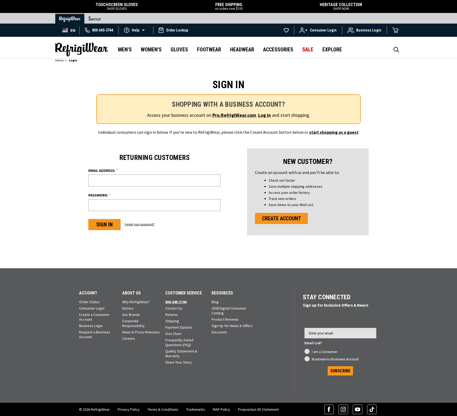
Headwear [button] (242, 49)
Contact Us (173, 308)
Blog (215, 301)
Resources (222, 293)
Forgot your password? (139, 224)
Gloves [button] (179, 49)
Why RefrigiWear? (136, 301)
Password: (99, 195)
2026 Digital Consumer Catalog (229, 310)
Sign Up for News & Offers (232, 325)
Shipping (172, 321)
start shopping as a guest (333, 132)
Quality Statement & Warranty (181, 353)
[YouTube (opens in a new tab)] (357, 409)
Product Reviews (225, 319)
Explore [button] (332, 49)
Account (88, 293)
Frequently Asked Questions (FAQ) (179, 342)
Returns (171, 314)
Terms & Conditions (163, 409)
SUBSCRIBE (340, 370)
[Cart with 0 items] (395, 30)
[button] (136, 30)
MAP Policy (221, 409)
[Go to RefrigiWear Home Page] (69, 18)
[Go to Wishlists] (286, 30)
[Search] (396, 51)
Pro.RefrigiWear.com (234, 115)
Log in (264, 115)
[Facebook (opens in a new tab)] (329, 409)
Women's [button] (151, 49)
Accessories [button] (278, 49)
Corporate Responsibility (133, 323)
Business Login (91, 325)
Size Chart (173, 333)
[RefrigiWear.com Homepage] (81, 49)
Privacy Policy (129, 409)
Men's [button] (125, 49)
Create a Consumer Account (94, 317)
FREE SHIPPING (229, 6)
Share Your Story (178, 362)
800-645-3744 (175, 301)
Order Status (89, 301)
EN (72, 30)
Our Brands (131, 314)
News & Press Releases (141, 332)
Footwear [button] (209, 49)
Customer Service (183, 293)
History (128, 308)
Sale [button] (307, 49)
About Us (131, 293)
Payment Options (179, 327)
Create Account (281, 218)
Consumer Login (91, 308)
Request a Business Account (94, 334)
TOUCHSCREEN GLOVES (116, 6)
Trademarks (195, 409)
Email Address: (103, 170)
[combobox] (68, 30)
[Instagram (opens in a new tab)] (343, 409)
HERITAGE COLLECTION (341, 6)
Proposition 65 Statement (258, 409)
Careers (128, 338)
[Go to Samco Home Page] (94, 18)
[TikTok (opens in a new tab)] (372, 409)
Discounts (219, 332)
